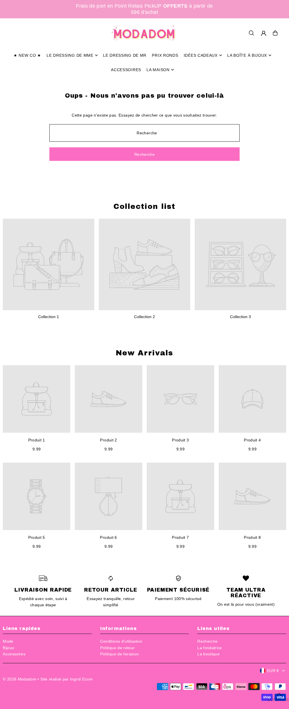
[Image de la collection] (48, 264)
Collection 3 (240, 316)
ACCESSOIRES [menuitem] (126, 69)
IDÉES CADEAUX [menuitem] (201, 55)
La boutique (208, 654)
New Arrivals (144, 353)
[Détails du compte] (263, 33)
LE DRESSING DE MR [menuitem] (124, 55)
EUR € (273, 670)
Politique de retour (117, 647)
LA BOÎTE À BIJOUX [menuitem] (247, 55)
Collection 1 (48, 316)
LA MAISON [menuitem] (157, 69)
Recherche (207, 641)
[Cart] (275, 33)
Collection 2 (144, 316)
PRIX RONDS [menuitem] (165, 55)
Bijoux (8, 647)
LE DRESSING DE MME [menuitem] (70, 55)
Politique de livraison (119, 654)
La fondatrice (209, 647)
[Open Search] (251, 33)
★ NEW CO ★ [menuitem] (27, 55)
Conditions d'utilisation (121, 641)
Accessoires (14, 654)
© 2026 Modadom (19, 679)
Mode (8, 641)
